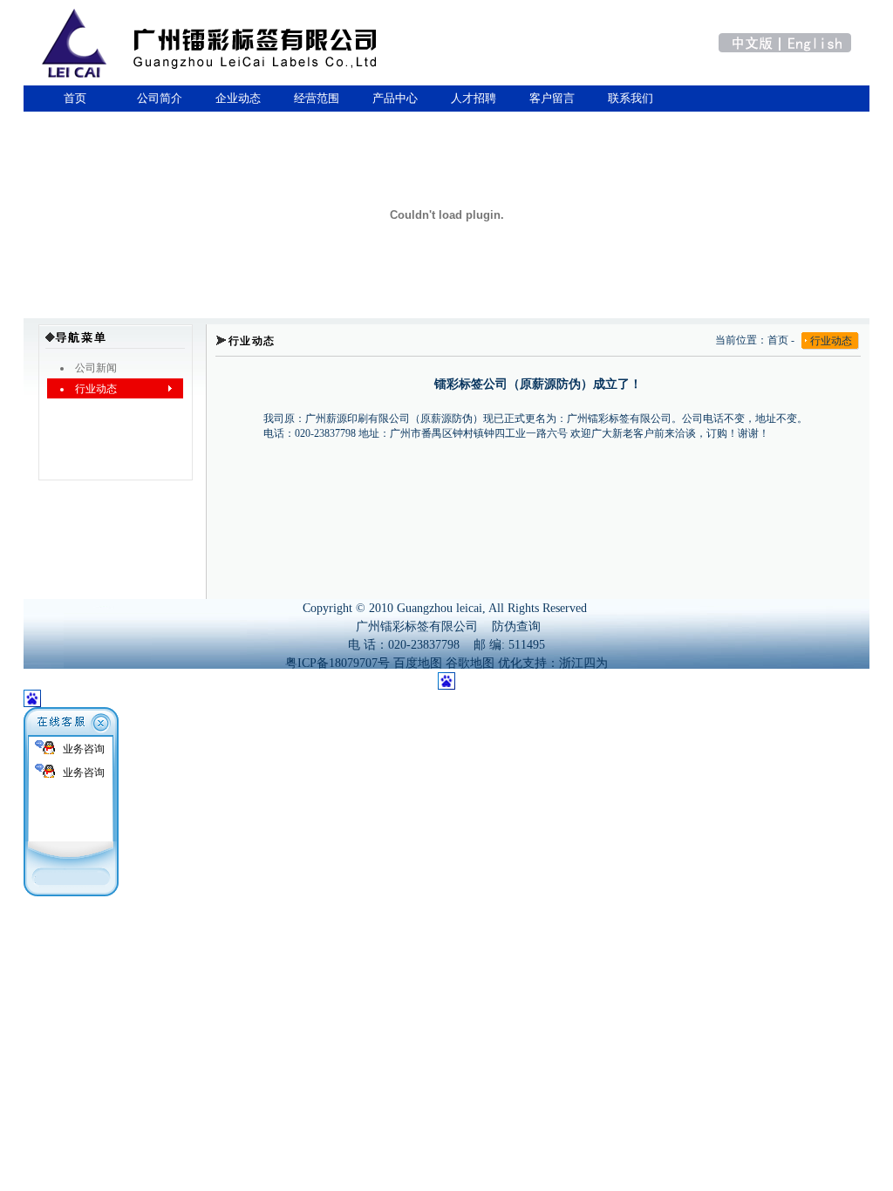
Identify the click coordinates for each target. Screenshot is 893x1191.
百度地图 (417, 663)
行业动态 (831, 341)
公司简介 (159, 98)
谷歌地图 (470, 663)
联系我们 (630, 98)
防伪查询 (516, 626)
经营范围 (316, 98)
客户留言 (552, 98)
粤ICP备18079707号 (337, 663)
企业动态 (238, 98)
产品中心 (395, 98)
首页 (72, 98)
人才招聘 (473, 98)
